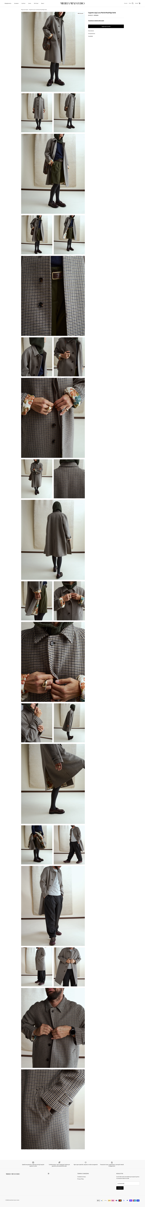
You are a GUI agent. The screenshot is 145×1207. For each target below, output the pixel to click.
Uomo (29, 3)
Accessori (16, 3)
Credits (17, 1200)
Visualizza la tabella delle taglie (96, 20)
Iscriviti (120, 1188)
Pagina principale (24, 9)
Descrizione (91, 30)
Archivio (23, 3)
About (42, 3)
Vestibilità (90, 36)
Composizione (91, 33)
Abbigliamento (8, 3)
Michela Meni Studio (12, 1200)
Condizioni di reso (81, 1176)
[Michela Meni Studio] (72, 3)
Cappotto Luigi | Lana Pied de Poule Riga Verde (38, 9)
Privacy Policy (80, 1179)
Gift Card (36, 3)
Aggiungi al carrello (106, 26)
